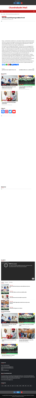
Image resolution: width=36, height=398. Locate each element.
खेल (10, 385)
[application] (18, 271)
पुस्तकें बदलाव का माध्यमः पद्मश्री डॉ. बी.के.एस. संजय (9, 69)
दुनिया (12, 385)
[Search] (33, 11)
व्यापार (28, 385)
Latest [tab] (2, 282)
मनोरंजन (20, 385)
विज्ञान (25, 385)
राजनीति (23, 385)
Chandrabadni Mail (18, 7)
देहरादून (5, 16)
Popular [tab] (6, 282)
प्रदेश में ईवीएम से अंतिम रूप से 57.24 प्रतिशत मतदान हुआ (26, 69)
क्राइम (8, 385)
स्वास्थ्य (30, 385)
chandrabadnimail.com (5, 19)
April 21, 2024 (11, 19)
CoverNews (17, 396)
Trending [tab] (10, 282)
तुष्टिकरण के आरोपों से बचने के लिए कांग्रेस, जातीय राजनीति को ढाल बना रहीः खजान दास (9, 87)
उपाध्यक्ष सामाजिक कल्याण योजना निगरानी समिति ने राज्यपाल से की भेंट (18, 297)
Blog (2, 385)
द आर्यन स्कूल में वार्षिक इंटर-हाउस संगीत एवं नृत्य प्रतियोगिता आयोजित (18, 292)
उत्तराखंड (3, 16)
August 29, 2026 (10, 89)
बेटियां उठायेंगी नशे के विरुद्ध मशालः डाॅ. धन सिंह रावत (16, 308)
